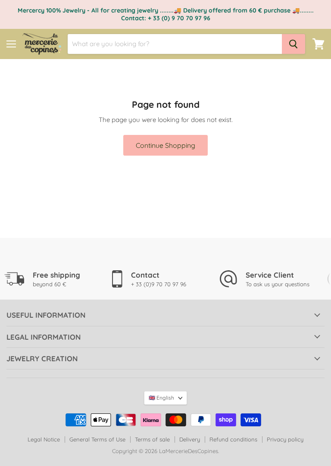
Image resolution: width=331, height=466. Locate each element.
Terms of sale (152, 439)
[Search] (293, 44)
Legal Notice (44, 439)
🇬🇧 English (161, 397)
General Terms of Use (97, 439)
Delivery (189, 439)
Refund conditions (233, 439)
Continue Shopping (165, 145)
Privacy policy (285, 439)
